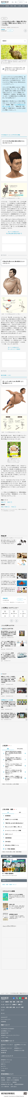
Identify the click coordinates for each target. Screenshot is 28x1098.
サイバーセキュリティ (6, 1019)
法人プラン (3, 1066)
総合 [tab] (8, 748)
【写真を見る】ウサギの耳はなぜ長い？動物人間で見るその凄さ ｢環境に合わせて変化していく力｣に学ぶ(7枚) (15, 69)
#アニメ (15, 884)
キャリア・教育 (19, 1007)
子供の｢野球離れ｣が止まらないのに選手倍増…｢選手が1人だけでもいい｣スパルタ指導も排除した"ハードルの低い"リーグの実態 (8, 704)
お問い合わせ (14, 1086)
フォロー (10, 30)
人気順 (19, 5)
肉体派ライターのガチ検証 (11, 819)
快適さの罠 (12, 904)
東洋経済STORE (4, 1033)
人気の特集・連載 (7, 809)
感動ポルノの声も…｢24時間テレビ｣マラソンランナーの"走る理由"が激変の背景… (13, 778)
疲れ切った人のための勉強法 (16, 894)
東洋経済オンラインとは (6, 1059)
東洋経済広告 (4, 1050)
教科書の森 (3, 1052)
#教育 (8, 502)
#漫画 (10, 884)
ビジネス (3, 1007)
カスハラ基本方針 (5, 1086)
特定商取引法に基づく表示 (7, 1084)
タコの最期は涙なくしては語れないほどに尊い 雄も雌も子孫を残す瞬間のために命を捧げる (8, 583)
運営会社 (3, 1077)
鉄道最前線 (8, 815)
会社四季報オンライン (6, 1031)
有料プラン (3, 1064)
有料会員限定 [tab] (20, 748)
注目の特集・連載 (7, 856)
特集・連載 (13, 5)
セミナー (7, 1004)
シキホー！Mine (4, 1037)
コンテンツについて (5, 1062)
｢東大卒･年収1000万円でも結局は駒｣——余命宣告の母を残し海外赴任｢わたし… (13, 753)
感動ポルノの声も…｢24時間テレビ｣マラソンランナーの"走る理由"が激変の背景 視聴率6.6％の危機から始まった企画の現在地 (8, 679)
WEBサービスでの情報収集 (13, 1080)
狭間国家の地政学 (13, 914)
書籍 (19, 1004)
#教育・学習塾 (4, 506)
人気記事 (5, 745)
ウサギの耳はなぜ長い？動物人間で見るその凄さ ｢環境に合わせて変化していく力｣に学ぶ (14, 23)
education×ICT (4, 1017)
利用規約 (3, 1070)
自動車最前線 (8, 837)
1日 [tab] (8, 812)
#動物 (2, 502)
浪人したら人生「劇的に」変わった (13, 826)
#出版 (12, 506)
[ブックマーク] (25, 30)
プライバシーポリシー (6, 1082)
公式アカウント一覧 (16, 1077)
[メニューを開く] (26, 2)
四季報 (14, 1004)
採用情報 (9, 1077)
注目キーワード (6, 880)
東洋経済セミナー (18, 1048)
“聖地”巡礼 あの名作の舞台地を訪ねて (14, 823)
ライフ (4, 18)
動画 (23, 5)
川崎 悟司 (3, 29)
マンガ (2, 1004)
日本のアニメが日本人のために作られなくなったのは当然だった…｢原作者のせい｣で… (13, 771)
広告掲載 (3, 1080)
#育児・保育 (5, 884)
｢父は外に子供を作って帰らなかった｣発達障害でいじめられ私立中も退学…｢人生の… (13, 759)
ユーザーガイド (4, 1068)
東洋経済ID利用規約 (19, 1084)
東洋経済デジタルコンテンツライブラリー (10, 1035)
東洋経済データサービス (6, 1048)
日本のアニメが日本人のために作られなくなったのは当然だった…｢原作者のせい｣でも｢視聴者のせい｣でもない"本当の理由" (8, 691)
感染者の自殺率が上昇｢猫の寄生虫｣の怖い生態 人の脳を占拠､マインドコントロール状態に (8, 576)
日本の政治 (8, 841)
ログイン (21, 2)
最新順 (7, 5)
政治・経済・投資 (10, 1007)
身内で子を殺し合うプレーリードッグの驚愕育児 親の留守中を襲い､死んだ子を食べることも (8, 590)
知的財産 (15, 1082)
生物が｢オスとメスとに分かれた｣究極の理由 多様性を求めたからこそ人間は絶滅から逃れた (8, 555)
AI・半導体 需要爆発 (10, 849)
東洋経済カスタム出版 (19, 1050)
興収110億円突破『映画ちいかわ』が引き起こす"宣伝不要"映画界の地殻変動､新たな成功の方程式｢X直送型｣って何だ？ (8, 715)
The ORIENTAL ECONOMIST (7, 1028)
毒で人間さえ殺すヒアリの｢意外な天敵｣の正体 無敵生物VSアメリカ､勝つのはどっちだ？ (8, 542)
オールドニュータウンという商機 (13, 830)
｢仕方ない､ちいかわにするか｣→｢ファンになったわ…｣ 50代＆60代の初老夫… (13, 765)
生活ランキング (9, 834)
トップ (2, 5)
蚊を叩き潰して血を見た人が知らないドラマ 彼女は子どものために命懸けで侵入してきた (8, 562)
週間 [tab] (20, 812)
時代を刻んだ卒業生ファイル (12, 845)
